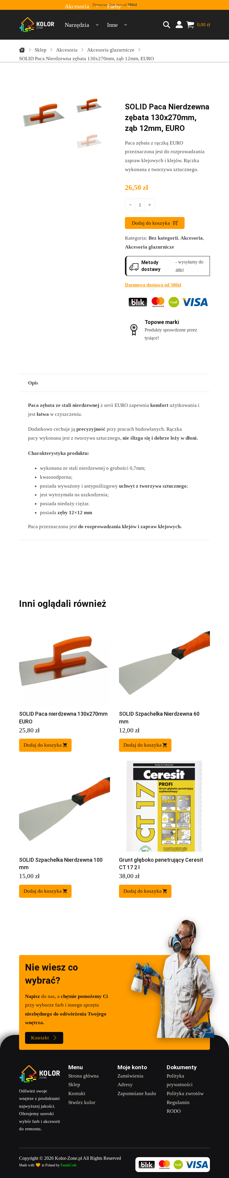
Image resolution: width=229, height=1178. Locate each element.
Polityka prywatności (180, 1080)
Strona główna (83, 1076)
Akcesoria (67, 50)
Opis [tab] (33, 383)
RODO (174, 1111)
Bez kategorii (163, 238)
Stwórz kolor (81, 1102)
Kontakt (40, 1038)
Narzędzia (77, 24)
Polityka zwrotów (185, 1093)
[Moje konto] (179, 24)
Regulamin (178, 1102)
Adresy (125, 1084)
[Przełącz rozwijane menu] (97, 24)
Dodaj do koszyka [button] (43, 745)
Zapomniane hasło (136, 1093)
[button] (96, 99)
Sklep (41, 50)
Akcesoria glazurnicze (110, 50)
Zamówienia (130, 1076)
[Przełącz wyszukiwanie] (167, 24)
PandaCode (69, 1165)
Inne (112, 24)
